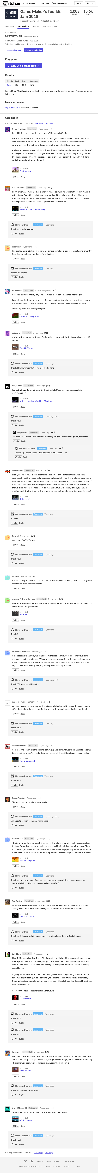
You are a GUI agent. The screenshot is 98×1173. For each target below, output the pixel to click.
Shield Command (27, 761)
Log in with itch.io (12, 107)
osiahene (16, 333)
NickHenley (17, 470)
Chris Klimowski (19, 1108)
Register (90, 3)
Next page (38, 123)
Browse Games (29, 3)
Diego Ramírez (18, 798)
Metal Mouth (25, 998)
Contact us (68, 1161)
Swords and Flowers (21, 651)
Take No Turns (26, 348)
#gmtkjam (54, 21)
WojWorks (17, 385)
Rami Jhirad (17, 838)
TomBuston (17, 901)
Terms (57, 1166)
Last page (49, 123)
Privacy (67, 1166)
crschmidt (16, 246)
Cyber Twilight (19, 129)
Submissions (23, 26)
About (40, 1161)
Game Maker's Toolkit (39, 21)
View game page (30, 36)
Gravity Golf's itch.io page (22, 65)
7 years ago (43, 129)
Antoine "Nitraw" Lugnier (23, 599)
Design (9, 85)
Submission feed (50, 26)
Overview (9, 26)
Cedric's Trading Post (29, 316)
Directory (47, 1166)
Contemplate (25, 171)
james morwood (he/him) (23, 701)
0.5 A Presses (26, 1120)
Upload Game (60, 3)
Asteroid (23, 614)
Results (36, 26)
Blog (56, 1161)
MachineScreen (19, 745)
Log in (78, 3)
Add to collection (35, 50)
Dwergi (15, 536)
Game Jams (44, 3)
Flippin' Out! (25, 1070)
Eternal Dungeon (27, 860)
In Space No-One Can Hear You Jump (36, 401)
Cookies (77, 1166)
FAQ (49, 1161)
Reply (23, 177)
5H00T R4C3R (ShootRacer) (32, 209)
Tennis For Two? (27, 916)
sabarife (16, 576)
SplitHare (16, 954)
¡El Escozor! (25, 499)
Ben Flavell (17, 290)
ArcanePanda (18, 187)
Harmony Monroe (25, 44)
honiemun (16, 1052)
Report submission (14, 50)
